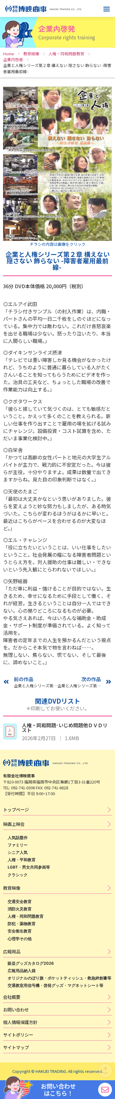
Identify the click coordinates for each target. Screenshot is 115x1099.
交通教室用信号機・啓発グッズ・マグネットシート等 (55, 985)
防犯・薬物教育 (22, 923)
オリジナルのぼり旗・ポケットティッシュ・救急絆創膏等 (59, 978)
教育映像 (31, 54)
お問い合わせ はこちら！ (58, 1089)
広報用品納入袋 (22, 970)
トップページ (16, 809)
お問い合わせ (16, 1009)
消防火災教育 (20, 909)
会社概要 (11, 997)
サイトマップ (16, 1047)
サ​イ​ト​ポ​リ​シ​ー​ (18, 1034)
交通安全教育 (20, 901)
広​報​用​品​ (11, 951)
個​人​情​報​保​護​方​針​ (20, 1022)
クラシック (18, 875)
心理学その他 (20, 938)
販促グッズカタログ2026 (31, 963)
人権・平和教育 (22, 860)
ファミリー (18, 845)
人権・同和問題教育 (66, 54)
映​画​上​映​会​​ (14, 824)
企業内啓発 (13, 59)
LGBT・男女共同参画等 (29, 867)
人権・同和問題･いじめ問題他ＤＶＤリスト (65, 727)
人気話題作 (18, 837)
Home (8, 54)
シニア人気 (18, 852)
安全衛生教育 (20, 931)
